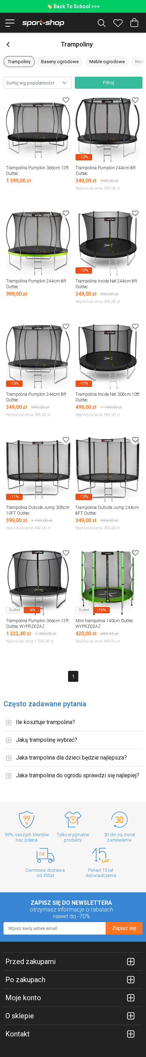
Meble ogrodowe (107, 61)
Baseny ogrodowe (60, 61)
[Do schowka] (66, 100)
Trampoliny (19, 61)
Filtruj (108, 82)
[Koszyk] (134, 22)
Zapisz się (124, 928)
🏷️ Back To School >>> (73, 6)
